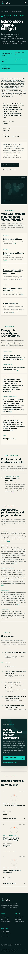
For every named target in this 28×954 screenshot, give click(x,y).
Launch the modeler (5, 933)
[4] (22, 359)
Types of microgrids (5, 921)
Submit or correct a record (19, 922)
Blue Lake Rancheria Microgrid (12, 871)
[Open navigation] (25, 2)
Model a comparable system (14, 758)
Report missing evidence (10, 165)
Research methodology (9, 169)
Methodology (18, 919)
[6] (3, 585)
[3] (4, 260)
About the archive (19, 917)
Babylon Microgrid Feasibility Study (11, 839)
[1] (15, 243)
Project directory (5, 917)
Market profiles (4, 919)
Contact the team (5, 936)
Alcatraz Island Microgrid (14, 805)
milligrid (8, 663)
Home (2, 11)
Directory (6, 11)
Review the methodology (11, 762)
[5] (6, 260)
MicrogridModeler (5, 931)
